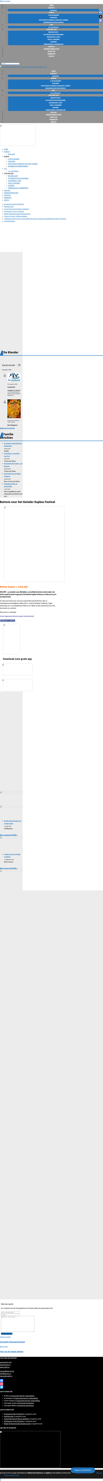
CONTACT (7, 152)
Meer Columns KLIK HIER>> (9, 868)
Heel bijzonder (9, 207)
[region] (51, 238)
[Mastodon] (101, 21)
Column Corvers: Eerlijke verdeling (15, 216)
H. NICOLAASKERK (13, 159)
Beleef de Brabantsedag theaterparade (17, 214)
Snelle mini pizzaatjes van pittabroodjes (12, 822)
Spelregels (11, 154)
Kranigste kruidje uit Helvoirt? (14, 204)
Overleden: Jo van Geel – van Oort (12, 455)
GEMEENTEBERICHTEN (11, 193)
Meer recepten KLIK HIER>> (9, 835)
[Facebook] (51, 1380)
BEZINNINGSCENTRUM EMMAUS (18, 166)
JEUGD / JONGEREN (14, 183)
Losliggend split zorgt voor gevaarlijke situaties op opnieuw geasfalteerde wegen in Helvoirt (35, 219)
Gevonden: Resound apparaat (12, 1342)
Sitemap (99, 1473)
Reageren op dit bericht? (83, 1470)
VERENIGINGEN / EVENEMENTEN (18, 188)
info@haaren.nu (5, 1374)
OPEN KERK (11, 161)
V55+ (5, 169)
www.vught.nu (5, 1367)
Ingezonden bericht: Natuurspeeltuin (16, 209)
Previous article (5, 1337)
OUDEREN (11, 186)
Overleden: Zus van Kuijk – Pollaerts (12, 475)
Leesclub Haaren (9, 221)
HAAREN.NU (7, 198)
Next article (4, 1347)
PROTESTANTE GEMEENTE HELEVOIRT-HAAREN (22, 164)
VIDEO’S (51, 56)
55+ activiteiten (13, 171)
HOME (6, 149)
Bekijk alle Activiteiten (7, 428)
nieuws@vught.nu (6, 1376)
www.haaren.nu (5, 1365)
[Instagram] (51, 1383)
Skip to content (5, 1)
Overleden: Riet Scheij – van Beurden (13, 465)
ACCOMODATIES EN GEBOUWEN (18, 178)
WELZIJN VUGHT (13, 176)
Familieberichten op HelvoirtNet (10, 485)
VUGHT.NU (7, 195)
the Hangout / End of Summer (14, 211)
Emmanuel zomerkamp (26, 1403)
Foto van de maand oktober (11, 1351)
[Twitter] (51, 1387)
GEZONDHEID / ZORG (14, 181)
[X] (101, 17)
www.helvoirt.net (5, 1362)
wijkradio (7, 190)
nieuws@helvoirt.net (7, 1371)
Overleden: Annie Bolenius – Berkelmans (13, 444)
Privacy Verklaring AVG (11, 1475)
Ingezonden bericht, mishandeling (22, 1396)
